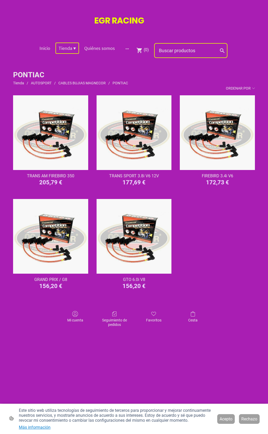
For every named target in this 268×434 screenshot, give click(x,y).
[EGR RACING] (134, 32)
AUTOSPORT (41, 83)
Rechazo (249, 419)
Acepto (226, 419)
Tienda (18, 83)
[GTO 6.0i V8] (134, 236)
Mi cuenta (75, 320)
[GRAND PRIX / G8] (50, 236)
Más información (35, 427)
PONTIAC (120, 83)
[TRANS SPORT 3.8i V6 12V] (134, 132)
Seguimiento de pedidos (114, 322)
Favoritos (153, 320)
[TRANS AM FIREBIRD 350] (50, 132)
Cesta (193, 320)
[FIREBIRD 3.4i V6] (217, 132)
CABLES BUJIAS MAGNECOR (82, 83)
